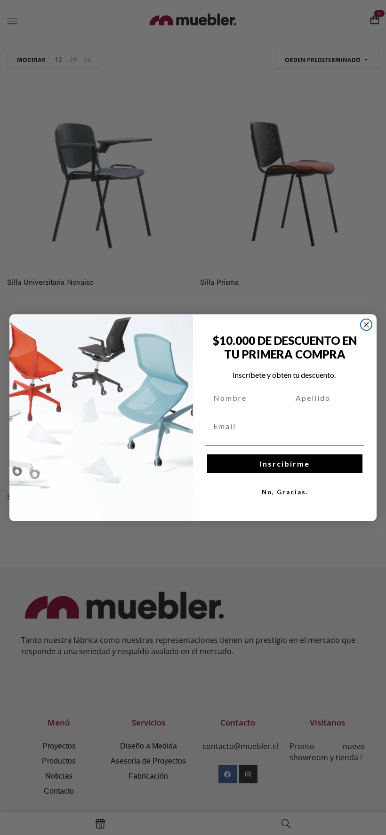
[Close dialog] (366, 324)
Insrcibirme (285, 463)
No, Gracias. (285, 492)
